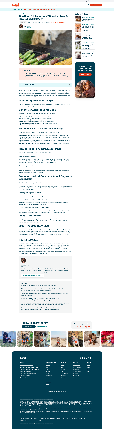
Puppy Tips (63, 379)
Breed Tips (63, 365)
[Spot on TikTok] (80, 327)
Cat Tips (63, 367)
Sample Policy (76, 369)
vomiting (59, 140)
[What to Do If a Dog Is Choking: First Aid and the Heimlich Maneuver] (85, 36)
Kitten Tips (63, 371)
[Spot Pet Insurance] (23, 358)
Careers (88, 367)
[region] (57, 339)
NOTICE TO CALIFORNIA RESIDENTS (26, 399)
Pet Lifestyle (63, 375)
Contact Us (89, 371)
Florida (47, 367)
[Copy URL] (64, 22)
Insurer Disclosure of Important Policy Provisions (43, 399)
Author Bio (29, 27)
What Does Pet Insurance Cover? (26, 365)
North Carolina (49, 375)
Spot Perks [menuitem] (58, 5)
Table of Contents (29, 84)
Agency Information (77, 367)
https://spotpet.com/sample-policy (71, 401)
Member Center (76, 375)
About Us (88, 365)
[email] (62, 22)
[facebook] (51, 22)
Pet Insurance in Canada (61, 391)
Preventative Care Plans (25, 377)
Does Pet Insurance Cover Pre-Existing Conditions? (30, 367)
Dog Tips (63, 369)
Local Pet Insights (64, 373)
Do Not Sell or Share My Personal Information (44, 423)
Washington (48, 382)
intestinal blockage (51, 161)
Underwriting (84, 1)
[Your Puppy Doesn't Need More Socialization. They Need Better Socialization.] (85, 27)
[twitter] (55, 22)
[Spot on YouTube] (89, 327)
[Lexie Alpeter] (21, 26)
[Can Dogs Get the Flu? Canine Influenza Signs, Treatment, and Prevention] (85, 55)
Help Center (75, 379)
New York (47, 373)
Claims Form (76, 377)
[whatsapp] (60, 22)
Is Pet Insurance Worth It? (25, 375)
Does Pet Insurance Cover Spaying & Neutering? (29, 369)
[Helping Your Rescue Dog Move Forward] (85, 19)
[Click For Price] (88, 5)
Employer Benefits (76, 365)
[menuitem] (24, 5)
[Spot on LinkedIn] (77, 327)
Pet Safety (63, 377)
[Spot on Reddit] (86, 327)
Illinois (47, 369)
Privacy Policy (32, 423)
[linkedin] (53, 22)
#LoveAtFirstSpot (42, 326)
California (48, 365)
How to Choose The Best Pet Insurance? (28, 373)
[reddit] (58, 22)
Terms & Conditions (77, 371)
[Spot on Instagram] (80, 358)
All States (47, 384)
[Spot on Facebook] (74, 327)
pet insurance (56, 231)
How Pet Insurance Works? (25, 371)
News (88, 369)
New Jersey (48, 371)
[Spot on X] (83, 327)
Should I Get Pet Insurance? (25, 379)
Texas (47, 379)
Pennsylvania (48, 377)
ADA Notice (75, 373)
